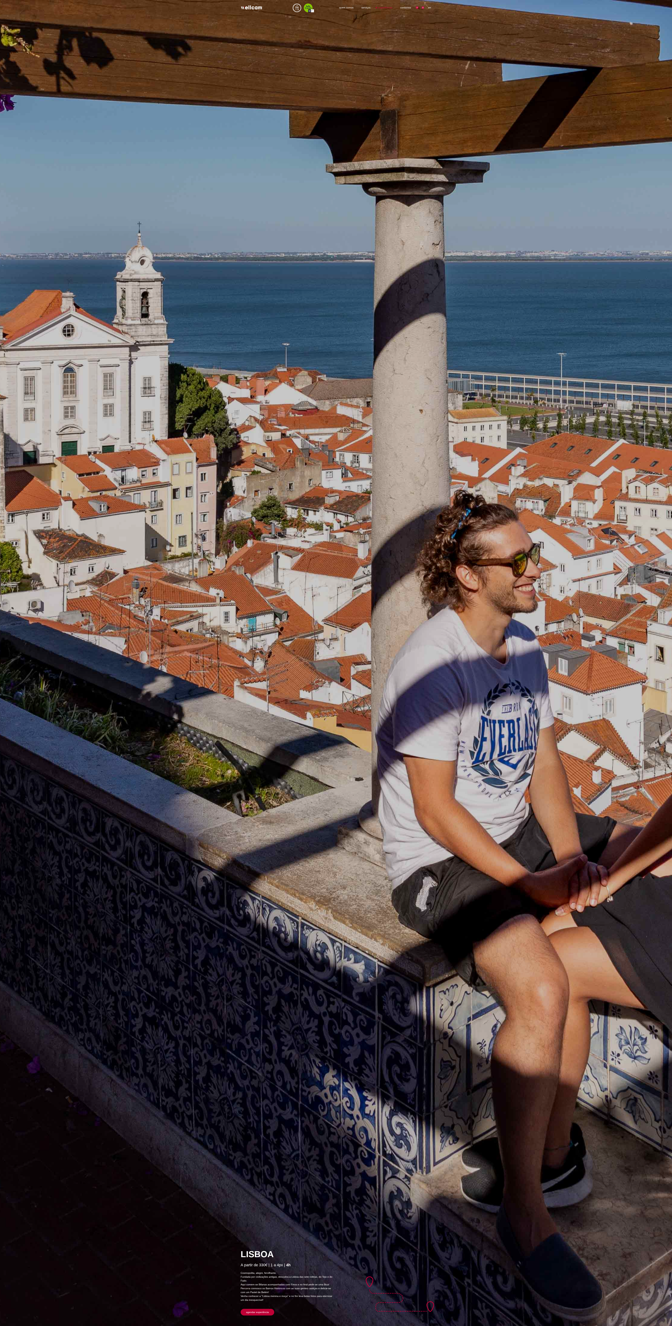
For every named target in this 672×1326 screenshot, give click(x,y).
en (429, 7)
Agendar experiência (257, 1312)
